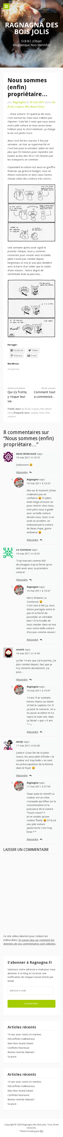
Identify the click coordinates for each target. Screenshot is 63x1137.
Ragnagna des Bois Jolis (31, 28)
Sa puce (12, 1056)
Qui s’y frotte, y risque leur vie (17, 395)
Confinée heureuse (18, 1047)
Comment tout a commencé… (44, 393)
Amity (19, 741)
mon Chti (44, 412)
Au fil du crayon (30, 408)
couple (34, 412)
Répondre (22, 472)
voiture (12, 416)
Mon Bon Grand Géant (20, 1043)
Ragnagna (19, 102)
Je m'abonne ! (31, 1003)
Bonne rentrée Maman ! (21, 1052)
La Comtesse (23, 549)
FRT (41, 1131)
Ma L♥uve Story (34, 106)
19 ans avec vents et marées (24, 1034)
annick (20, 649)
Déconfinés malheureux (21, 1038)
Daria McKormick (26, 453)
